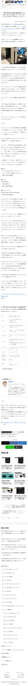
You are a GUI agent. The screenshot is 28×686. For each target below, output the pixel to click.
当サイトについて (21, 672)
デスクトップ (16, 434)
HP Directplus (17, 24)
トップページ (7, 672)
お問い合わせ (21, 677)
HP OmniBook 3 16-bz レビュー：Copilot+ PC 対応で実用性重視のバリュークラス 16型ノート (13, 533)
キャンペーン (5, 436)
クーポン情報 (21, 675)
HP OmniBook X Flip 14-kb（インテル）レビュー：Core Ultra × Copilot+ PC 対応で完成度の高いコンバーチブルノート (13, 547)
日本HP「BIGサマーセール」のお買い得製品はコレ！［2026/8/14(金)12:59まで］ (13, 540)
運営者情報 (7, 677)
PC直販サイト (7, 675)
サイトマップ (14, 679)
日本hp (4, 434)
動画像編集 (22, 432)
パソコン (16, 432)
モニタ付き (13, 436)
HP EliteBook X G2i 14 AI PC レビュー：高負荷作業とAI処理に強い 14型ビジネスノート (13, 559)
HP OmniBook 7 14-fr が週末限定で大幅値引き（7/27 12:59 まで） (13, 554)
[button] (18, 447)
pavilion (9, 434)
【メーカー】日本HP (7, 432)
